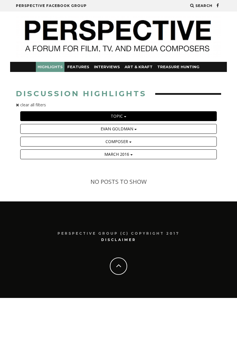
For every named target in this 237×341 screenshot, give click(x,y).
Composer (117, 141)
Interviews (107, 66)
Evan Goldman (117, 128)
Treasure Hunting (178, 66)
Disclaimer (118, 240)
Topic (117, 116)
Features (78, 66)
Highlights (50, 66)
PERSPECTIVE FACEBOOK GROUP (51, 5)
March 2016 (117, 154)
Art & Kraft (139, 66)
